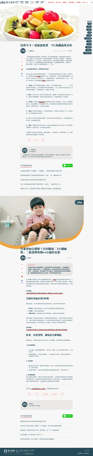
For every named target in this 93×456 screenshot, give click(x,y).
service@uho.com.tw (26, 452)
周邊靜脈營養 (88, 53)
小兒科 (37, 394)
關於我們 (80, 453)
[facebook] (85, 451)
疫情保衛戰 (66, 2)
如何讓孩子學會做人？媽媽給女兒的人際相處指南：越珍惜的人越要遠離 (46, 330)
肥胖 (27, 64)
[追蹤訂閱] (22, 73)
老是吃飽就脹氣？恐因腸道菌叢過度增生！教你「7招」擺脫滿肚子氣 (40, 175)
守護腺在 (58, 2)
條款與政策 (86, 453)
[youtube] (88, 451)
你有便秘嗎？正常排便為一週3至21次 (31, 435)
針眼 (90, 32)
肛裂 (62, 394)
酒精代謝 (89, 47)
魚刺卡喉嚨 (88, 38)
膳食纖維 (41, 102)
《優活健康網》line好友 (38, 389)
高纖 (43, 140)
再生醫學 (72, 2)
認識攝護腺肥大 (88, 2)
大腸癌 (38, 76)
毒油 (90, 23)
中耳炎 (89, 41)
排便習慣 (45, 394)
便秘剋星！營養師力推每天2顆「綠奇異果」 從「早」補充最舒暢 (39, 430)
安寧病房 (89, 50)
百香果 (89, 29)
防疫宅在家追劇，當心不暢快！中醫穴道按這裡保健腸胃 (37, 439)
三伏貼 (89, 35)
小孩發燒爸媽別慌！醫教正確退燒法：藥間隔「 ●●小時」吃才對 (44, 293)
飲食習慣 (54, 394)
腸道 (36, 140)
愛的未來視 (80, 2)
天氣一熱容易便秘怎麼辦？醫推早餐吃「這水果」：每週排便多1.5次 (40, 184)
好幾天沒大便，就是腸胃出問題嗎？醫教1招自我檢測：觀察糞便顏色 (40, 189)
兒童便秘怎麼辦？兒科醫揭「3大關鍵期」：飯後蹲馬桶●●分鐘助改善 (41, 171)
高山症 (89, 44)
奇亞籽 (89, 26)
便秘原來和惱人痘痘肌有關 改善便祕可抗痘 (33, 180)
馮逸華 (29, 258)
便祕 (62, 59)
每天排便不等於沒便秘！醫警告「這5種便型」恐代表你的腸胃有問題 (41, 426)
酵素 (43, 80)
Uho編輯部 (30, 51)
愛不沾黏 (52, 2)
